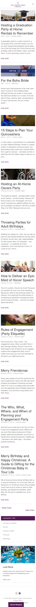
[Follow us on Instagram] (19, 593)
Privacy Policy (18, 600)
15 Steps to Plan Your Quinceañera (17, 132)
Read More (5, 58)
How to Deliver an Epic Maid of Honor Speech (17, 277)
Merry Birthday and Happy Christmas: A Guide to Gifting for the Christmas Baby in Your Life (17, 463)
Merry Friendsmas (14, 370)
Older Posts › (30, 510)
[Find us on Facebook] (16, 593)
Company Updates (10, 523)
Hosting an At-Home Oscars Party (16, 185)
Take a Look (6, 579)
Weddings (15, 83)
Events (18, 475)
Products (6, 534)
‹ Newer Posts (6, 508)
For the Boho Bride (15, 80)
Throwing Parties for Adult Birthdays (16, 224)
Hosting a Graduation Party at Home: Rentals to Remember (17, 29)
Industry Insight (16, 36)
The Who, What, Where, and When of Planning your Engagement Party (16, 413)
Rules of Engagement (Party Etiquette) (17, 331)
